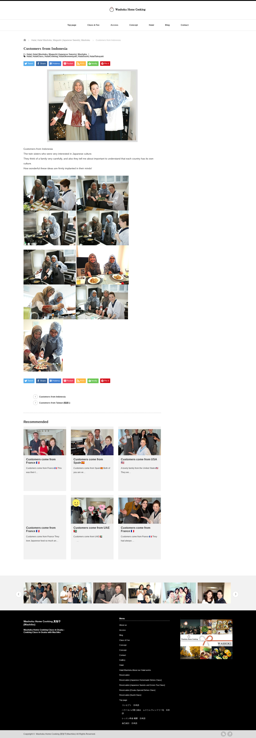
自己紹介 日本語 (129, 723)
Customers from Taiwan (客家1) (54, 403)
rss (223, 734)
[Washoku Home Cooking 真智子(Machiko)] (127, 13)
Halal (151, 25)
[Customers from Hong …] (145, 593)
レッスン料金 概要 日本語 (133, 718)
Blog (167, 25)
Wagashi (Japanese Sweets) (63, 54)
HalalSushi (83, 56)
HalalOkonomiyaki (68, 56)
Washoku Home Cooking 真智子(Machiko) (56, 734)
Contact (185, 25)
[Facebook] (229, 734)
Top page (71, 25)
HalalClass (38, 56)
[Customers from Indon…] (75, 593)
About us (123, 625)
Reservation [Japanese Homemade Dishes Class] (140, 680)
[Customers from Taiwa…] (180, 593)
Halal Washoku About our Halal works (135, 670)
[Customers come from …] (40, 593)
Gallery (122, 660)
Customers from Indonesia (52, 397)
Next (235, 594)
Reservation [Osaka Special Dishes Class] (137, 690)
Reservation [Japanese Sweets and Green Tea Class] (142, 685)
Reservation (124, 675)
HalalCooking (51, 56)
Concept (133, 25)
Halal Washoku (40, 54)
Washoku (82, 54)
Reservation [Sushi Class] (130, 695)
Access (114, 25)
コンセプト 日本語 (130, 705)
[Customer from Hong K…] (215, 593)
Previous (19, 594)
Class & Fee (93, 25)
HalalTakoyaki (97, 56)
